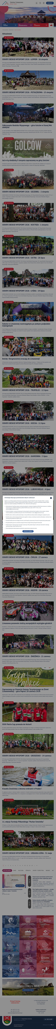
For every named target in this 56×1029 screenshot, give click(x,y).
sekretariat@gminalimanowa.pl (12, 509)
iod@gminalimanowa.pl (39, 512)
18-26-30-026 (27, 512)
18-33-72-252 (35, 507)
